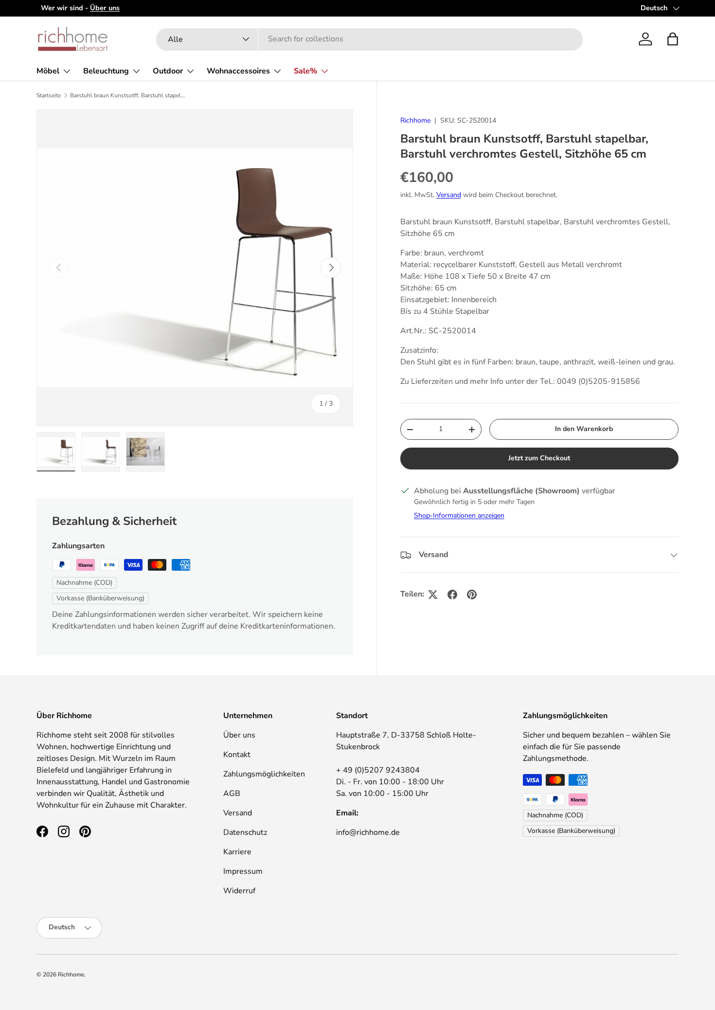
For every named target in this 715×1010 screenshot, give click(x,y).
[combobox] (369, 39)
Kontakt (236, 754)
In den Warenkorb (584, 428)
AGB (231, 793)
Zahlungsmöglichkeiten (264, 774)
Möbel (47, 71)
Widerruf (239, 890)
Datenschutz (245, 832)
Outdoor (168, 71)
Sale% (305, 71)
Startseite (48, 95)
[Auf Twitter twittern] (433, 594)
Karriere (237, 852)
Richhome (415, 120)
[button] (672, 39)
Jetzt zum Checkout (539, 458)
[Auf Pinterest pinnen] (472, 594)
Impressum (243, 871)
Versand (448, 195)
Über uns (239, 735)
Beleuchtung (106, 71)
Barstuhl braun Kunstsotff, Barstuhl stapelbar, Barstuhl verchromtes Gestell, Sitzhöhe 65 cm (128, 95)
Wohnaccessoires (238, 71)
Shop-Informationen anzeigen (459, 516)
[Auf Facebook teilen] (452, 594)
